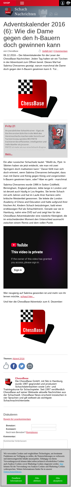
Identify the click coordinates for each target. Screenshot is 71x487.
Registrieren (32, 432)
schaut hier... (27, 296)
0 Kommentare (61, 51)
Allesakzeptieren (57, 479)
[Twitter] (22, 366)
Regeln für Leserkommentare (17, 419)
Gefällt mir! (47, 51)
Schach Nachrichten (25, 11)
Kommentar (9, 436)
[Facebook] (14, 366)
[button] (22, 3)
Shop (6, 3)
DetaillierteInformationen (16, 479)
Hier (61, 464)
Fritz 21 (10, 126)
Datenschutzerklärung (12, 472)
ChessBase (21, 378)
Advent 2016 (18, 358)
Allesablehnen (37, 479)
